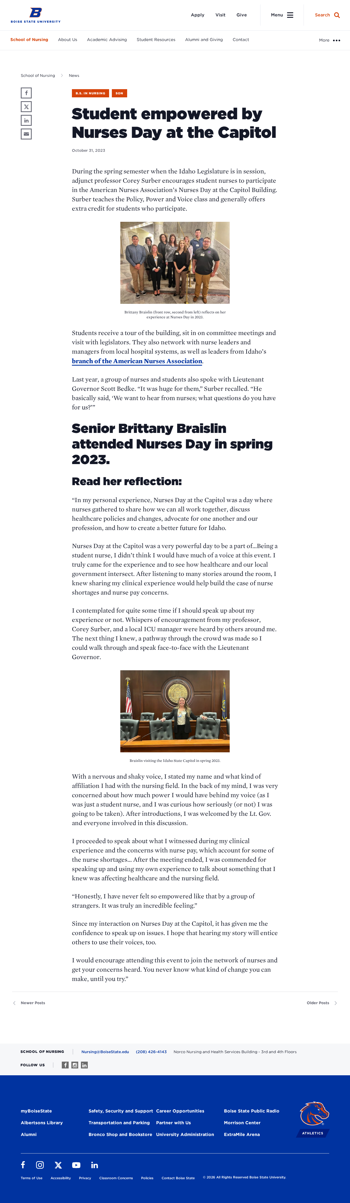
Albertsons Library (42, 1122)
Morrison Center (242, 1122)
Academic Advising (107, 39)
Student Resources (156, 39)
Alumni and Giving (204, 39)
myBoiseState (36, 1111)
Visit (220, 15)
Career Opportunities (180, 1111)
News (74, 75)
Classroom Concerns (116, 1178)
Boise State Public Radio (251, 1111)
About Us (67, 39)
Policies (147, 1178)
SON (119, 93)
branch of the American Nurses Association (137, 361)
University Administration (185, 1134)
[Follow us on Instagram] (74, 1065)
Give (242, 15)
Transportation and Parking (119, 1122)
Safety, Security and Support (121, 1111)
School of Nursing (29, 39)
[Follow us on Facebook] (65, 1065)
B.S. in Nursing (90, 93)
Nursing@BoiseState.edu (105, 1052)
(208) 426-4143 (151, 1052)
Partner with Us (173, 1122)
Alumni (29, 1134)
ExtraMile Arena (242, 1134)
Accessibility (61, 1178)
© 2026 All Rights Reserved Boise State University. (244, 1177)
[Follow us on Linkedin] (84, 1065)
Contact (241, 39)
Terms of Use (31, 1178)
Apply (198, 15)
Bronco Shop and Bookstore (120, 1134)
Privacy (85, 1178)
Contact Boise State (178, 1178)
